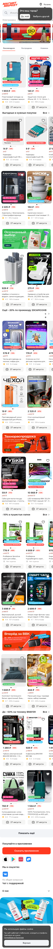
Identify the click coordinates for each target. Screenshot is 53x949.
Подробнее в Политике (14, 938)
